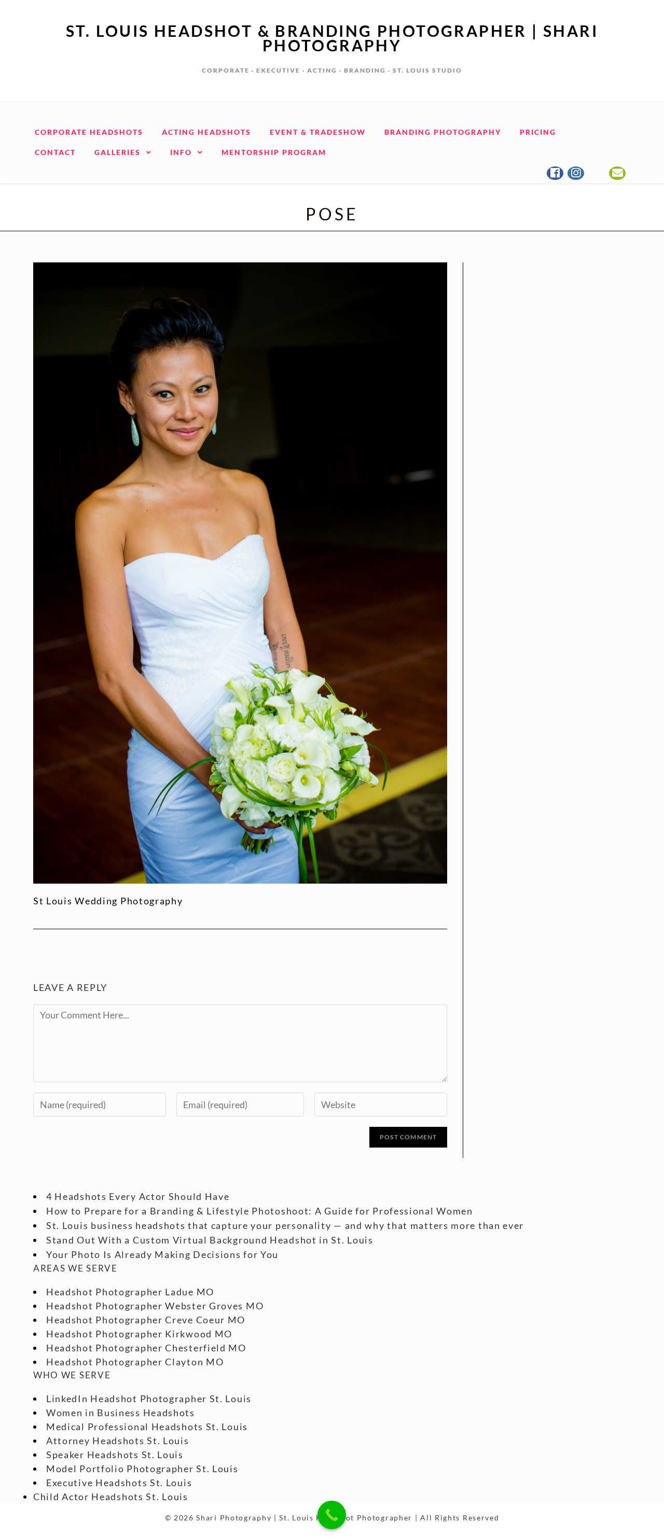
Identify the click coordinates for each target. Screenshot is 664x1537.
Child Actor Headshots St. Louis (110, 1496)
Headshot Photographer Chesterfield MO (146, 1347)
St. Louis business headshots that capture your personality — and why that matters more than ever (285, 1225)
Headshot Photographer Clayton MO (135, 1361)
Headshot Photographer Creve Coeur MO (145, 1319)
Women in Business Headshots (120, 1412)
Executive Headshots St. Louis (119, 1482)
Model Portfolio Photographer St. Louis (142, 1468)
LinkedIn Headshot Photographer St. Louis (149, 1398)
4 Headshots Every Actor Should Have (138, 1196)
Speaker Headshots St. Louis (115, 1454)
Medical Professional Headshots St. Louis (147, 1426)
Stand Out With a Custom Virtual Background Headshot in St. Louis (210, 1240)
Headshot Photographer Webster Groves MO (155, 1305)
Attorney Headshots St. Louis (117, 1440)
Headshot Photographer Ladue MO (130, 1291)
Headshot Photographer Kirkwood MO (139, 1333)
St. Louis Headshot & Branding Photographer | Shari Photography (332, 37)
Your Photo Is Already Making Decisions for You (162, 1254)
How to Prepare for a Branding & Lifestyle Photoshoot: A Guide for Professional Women (259, 1211)
